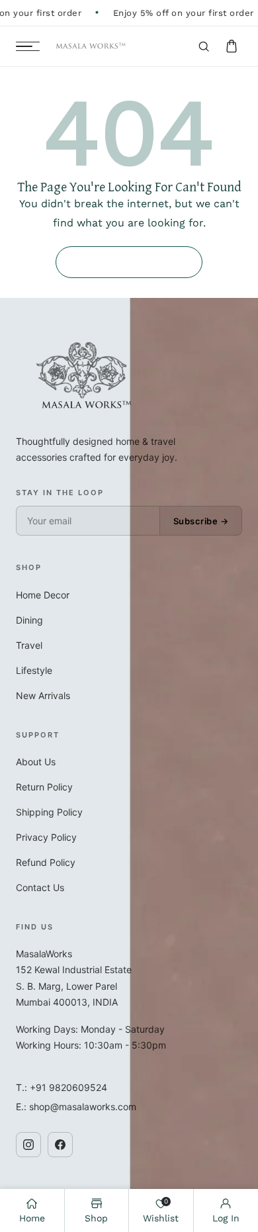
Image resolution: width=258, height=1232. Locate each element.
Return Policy (44, 786)
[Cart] (231, 46)
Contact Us (40, 887)
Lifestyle (34, 670)
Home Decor (42, 594)
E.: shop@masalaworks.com (76, 1106)
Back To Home (129, 262)
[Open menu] (27, 46)
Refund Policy (45, 862)
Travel (29, 645)
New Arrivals (43, 695)
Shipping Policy (49, 812)
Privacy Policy (46, 837)
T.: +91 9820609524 (61, 1087)
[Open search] (204, 46)
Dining (29, 620)
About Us (36, 761)
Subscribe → (201, 521)
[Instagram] (28, 1144)
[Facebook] (60, 1144)
